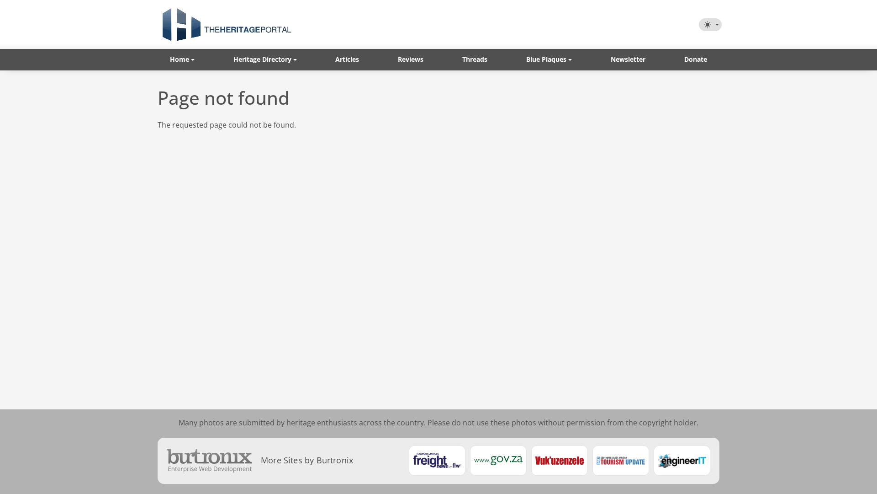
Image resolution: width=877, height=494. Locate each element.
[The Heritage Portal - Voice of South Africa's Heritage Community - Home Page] (226, 24)
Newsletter (628, 59)
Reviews (410, 59)
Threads (474, 59)
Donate (695, 59)
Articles (347, 59)
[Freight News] (437, 461)
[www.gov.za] (498, 461)
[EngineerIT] (682, 461)
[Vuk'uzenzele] (559, 461)
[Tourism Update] (620, 461)
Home (179, 59)
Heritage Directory (262, 59)
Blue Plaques (546, 59)
